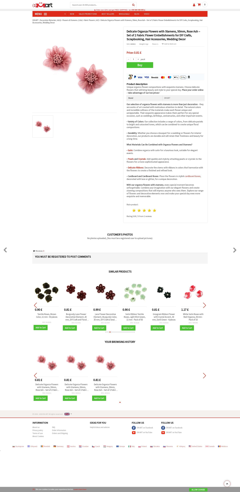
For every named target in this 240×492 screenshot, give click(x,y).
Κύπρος (182, 446)
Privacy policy (37, 430)
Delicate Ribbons (136, 167)
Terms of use (37, 433)
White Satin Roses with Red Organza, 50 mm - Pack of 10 (193, 317)
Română (47, 446)
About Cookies (38, 436)
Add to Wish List (170, 44)
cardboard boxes (192, 176)
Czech (97, 446)
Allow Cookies (198, 489)
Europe (122, 446)
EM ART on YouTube (144, 432)
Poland (144, 446)
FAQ (53, 427)
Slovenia (169, 446)
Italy (133, 446)
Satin (130, 150)
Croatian (85, 446)
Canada (211, 446)
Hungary (110, 446)
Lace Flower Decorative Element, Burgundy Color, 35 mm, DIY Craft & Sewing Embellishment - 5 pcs (105, 317)
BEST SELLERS (108, 14)
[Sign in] (194, 5)
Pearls (131, 158)
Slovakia (156, 446)
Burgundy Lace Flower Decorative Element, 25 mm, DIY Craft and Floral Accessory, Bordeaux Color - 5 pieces (76, 317)
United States (197, 446)
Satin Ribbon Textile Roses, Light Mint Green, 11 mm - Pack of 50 (135, 317)
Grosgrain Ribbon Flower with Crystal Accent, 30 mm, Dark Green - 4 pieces (164, 317)
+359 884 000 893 (137, 10)
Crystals (142, 158)
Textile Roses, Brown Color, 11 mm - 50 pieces (46, 315)
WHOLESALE (124, 14)
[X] (33, 489)
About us (36, 427)
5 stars (154, 210)
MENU (38, 14)
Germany (60, 446)
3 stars (144, 210)
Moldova (224, 446)
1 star (134, 210)
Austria (73, 446)
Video (146, 14)
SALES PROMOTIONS (88, 14)
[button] (204, 305)
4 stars (149, 210)
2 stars (139, 210)
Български (20, 446)
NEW (72, 14)
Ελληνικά (34, 446)
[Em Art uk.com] (42, 4)
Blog (136, 14)
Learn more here (80, 489)
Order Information (59, 430)
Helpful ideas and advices (100, 427)
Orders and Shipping (60, 433)
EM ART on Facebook (145, 427)
